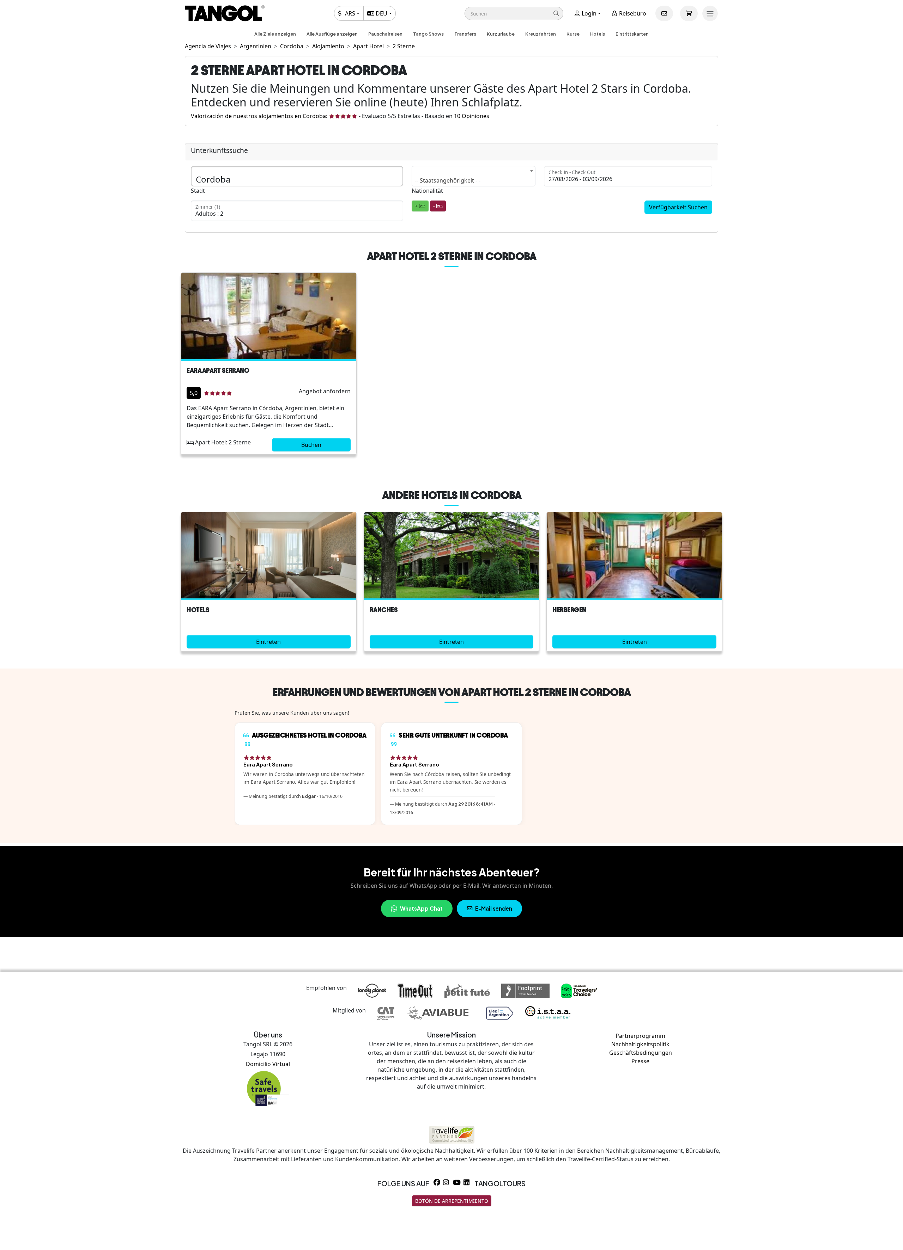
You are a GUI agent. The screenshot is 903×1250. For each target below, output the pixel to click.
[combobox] (474, 176)
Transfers (465, 34)
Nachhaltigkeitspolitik (640, 1044)
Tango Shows (428, 34)
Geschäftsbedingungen (640, 1053)
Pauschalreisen (385, 34)
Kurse (573, 34)
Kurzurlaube (501, 34)
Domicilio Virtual (268, 1064)
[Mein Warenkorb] (689, 13)
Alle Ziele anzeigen (275, 34)
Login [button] (588, 13)
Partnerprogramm (640, 1036)
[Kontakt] (664, 13)
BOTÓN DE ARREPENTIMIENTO (451, 1200)
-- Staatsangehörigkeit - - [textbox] (447, 180)
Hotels (597, 34)
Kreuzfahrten (540, 34)
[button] (514, 13)
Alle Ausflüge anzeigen (332, 34)
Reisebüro (632, 13)
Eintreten (268, 642)
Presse (640, 1061)
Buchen (311, 445)
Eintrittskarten (632, 34)
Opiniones (471, 116)
